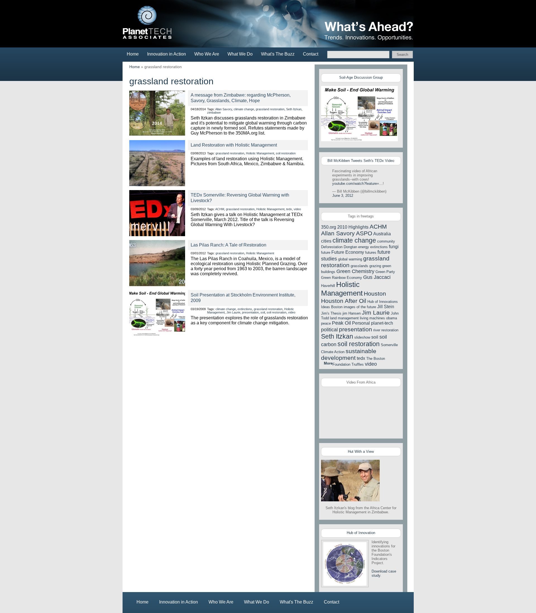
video (297, 209)
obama (391, 318)
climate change (244, 109)
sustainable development (348, 354)
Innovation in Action (166, 54)
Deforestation (332, 247)
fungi (394, 246)
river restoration (385, 330)
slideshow (362, 337)
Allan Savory (223, 109)
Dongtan (350, 247)
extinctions (245, 309)
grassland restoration (270, 109)
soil (262, 312)
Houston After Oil (343, 301)
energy (363, 247)
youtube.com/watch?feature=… (357, 183)
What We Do (240, 54)
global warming (350, 259)
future (325, 252)
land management (344, 318)
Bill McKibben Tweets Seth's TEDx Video (360, 161)
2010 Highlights (352, 227)
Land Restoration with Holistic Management (234, 145)
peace (326, 323)
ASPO (364, 233)
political (329, 329)
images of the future (360, 307)
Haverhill (328, 286)
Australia (382, 233)
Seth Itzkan (294, 109)
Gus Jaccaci (377, 277)
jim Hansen (352, 313)
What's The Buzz (278, 54)
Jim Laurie (233, 312)
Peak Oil (341, 323)
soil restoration (286, 153)
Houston (375, 293)
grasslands (359, 266)
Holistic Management (260, 153)
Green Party (385, 272)
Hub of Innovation (361, 533)
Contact (310, 54)
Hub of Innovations (382, 302)
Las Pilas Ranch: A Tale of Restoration (228, 245)
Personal (361, 323)
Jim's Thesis (331, 313)
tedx (289, 209)
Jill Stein (385, 306)
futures (370, 252)
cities (326, 241)
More (328, 363)
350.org (328, 227)
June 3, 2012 (342, 195)
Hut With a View (361, 451)
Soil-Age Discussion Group (361, 77)
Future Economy (347, 252)
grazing (375, 266)
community (386, 241)
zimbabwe (214, 112)
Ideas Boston (332, 307)
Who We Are (206, 54)
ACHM (219, 209)
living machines (372, 318)
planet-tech (382, 323)
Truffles (357, 364)
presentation (250, 312)
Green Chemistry (355, 271)
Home (133, 54)
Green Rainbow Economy (341, 278)
